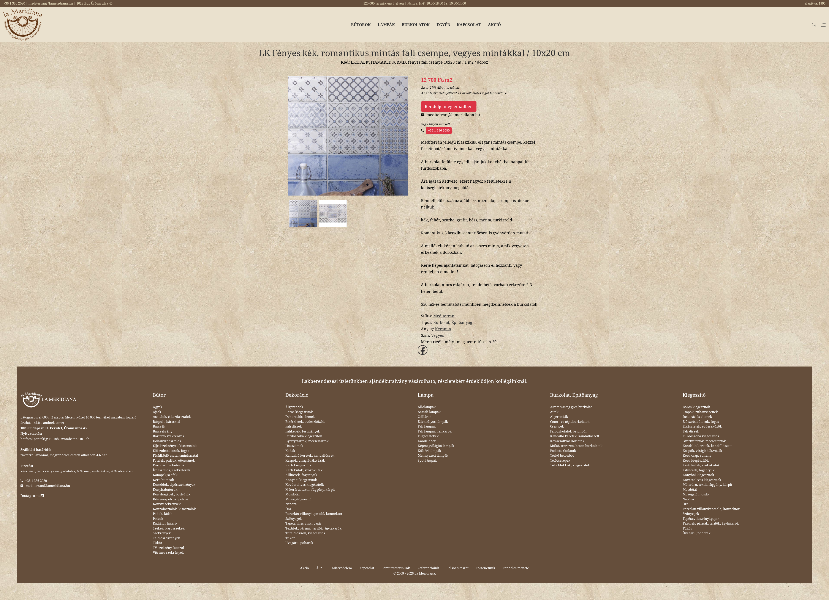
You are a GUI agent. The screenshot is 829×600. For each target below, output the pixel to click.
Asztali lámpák (429, 412)
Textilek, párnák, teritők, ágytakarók (313, 528)
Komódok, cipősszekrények (174, 485)
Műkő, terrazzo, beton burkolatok (576, 446)
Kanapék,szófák (165, 475)
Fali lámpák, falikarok (435, 431)
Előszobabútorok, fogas (171, 451)
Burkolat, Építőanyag (452, 322)
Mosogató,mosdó (298, 499)
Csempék (557, 426)
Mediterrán (443, 316)
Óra (288, 509)
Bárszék (159, 426)
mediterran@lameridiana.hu (48, 486)
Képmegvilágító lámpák (436, 446)
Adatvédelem (342, 568)
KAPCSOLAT (469, 24)
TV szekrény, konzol (168, 548)
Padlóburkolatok (563, 451)
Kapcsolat (366, 568)
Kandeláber (427, 441)
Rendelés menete (516, 568)
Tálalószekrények (166, 538)
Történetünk (485, 568)
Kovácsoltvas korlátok (567, 441)
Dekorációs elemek (300, 417)
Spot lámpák (427, 460)
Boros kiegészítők (299, 412)
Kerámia (443, 329)
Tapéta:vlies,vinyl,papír (303, 523)
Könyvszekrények (167, 504)
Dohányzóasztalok (167, 441)
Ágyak (157, 407)
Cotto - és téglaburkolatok (570, 422)
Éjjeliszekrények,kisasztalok (175, 446)
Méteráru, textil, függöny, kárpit (310, 490)
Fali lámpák (427, 426)
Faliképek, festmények (302, 431)
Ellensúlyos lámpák (433, 422)
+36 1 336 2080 (439, 130)
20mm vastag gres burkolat (571, 407)
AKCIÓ (494, 24)
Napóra (291, 504)
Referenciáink (428, 568)
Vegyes (437, 335)
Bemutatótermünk (395, 568)
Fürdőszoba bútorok (169, 465)
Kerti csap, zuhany (697, 455)
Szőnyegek (293, 519)
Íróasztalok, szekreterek (171, 470)
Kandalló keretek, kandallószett (309, 455)
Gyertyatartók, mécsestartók (307, 441)
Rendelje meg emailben (449, 106)
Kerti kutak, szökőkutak (304, 470)
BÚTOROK (361, 24)
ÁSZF (320, 568)
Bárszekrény (162, 431)
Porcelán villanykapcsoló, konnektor (313, 514)
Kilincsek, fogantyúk (301, 475)
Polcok (158, 519)
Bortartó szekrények (168, 436)
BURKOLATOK (416, 24)
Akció (304, 568)
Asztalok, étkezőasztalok (172, 417)
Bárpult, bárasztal (166, 422)
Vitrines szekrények (168, 553)
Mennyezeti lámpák (433, 455)
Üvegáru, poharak (299, 543)
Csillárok (425, 417)
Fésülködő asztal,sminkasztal (175, 455)
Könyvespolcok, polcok (171, 499)
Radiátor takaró (165, 523)
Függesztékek (428, 436)
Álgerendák (294, 407)
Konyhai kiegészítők (301, 480)
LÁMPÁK (386, 24)
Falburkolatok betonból (568, 431)
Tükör (157, 543)
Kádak (290, 451)
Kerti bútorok (163, 480)
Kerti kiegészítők (298, 465)
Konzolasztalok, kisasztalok (174, 509)
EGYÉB (443, 24)
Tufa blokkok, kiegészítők (305, 533)
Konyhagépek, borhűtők (171, 494)
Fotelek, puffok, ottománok (174, 460)
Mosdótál (292, 494)
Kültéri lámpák (429, 451)
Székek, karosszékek (169, 528)
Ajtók (157, 412)
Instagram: (31, 495)
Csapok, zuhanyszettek (700, 412)
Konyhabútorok (165, 490)
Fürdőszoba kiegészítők (303, 436)
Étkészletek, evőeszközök (305, 422)
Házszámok (294, 446)
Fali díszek (293, 426)
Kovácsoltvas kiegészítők (304, 485)
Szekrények (162, 533)
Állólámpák (427, 407)
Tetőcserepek (560, 460)
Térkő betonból (562, 455)
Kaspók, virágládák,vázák (305, 460)
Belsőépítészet (457, 568)
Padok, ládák (162, 514)
